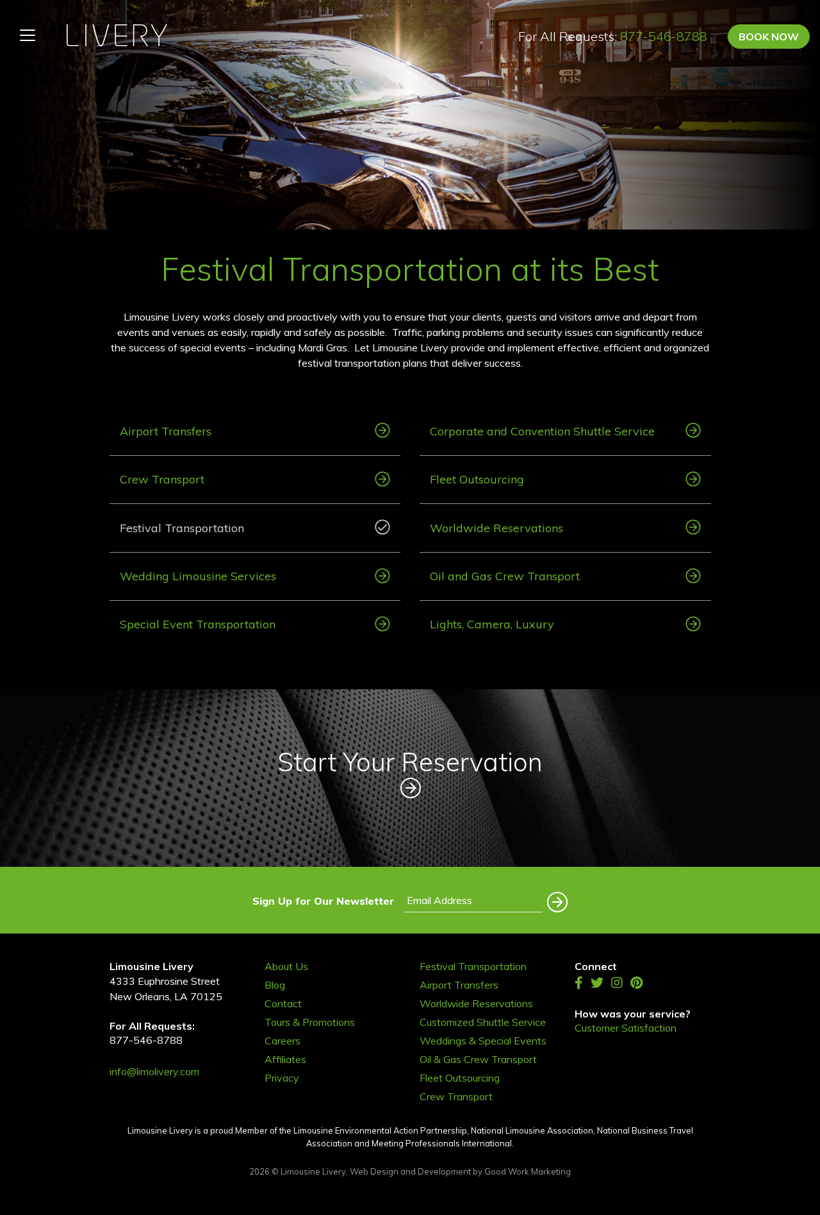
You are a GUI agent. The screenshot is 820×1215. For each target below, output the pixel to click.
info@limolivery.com (154, 1071)
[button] (555, 898)
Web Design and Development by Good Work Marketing (460, 1171)
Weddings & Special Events (483, 1041)
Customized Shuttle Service (483, 1022)
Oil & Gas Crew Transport (478, 1059)
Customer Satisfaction (625, 1027)
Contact (283, 1004)
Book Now (769, 36)
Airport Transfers (459, 985)
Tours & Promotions (310, 1022)
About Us (286, 966)
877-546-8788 (663, 36)
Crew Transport (456, 1097)
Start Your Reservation (410, 762)
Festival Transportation (473, 966)
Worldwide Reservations (476, 1004)
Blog (275, 985)
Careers (282, 1041)
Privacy (282, 1078)
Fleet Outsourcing (460, 1078)
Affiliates (285, 1059)
